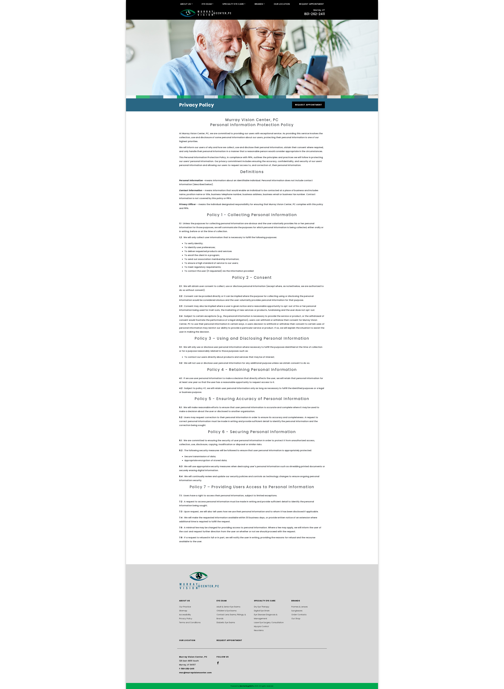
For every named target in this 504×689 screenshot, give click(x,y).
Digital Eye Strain (262, 610)
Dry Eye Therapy (261, 606)
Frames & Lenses (299, 606)
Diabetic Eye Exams (226, 622)
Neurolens (259, 630)
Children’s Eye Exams (227, 610)
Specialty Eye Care (233, 4)
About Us (185, 4)
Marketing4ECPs (247, 686)
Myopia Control (261, 626)
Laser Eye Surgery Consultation (269, 622)
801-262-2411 (314, 14)
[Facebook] (218, 663)
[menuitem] (186, 4)
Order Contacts (298, 614)
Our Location (282, 4)
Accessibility (185, 614)
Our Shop (295, 618)
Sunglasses (296, 610)
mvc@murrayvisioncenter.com (195, 672)
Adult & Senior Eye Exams (228, 606)
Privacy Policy (185, 618)
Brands (259, 4)
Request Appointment (311, 4)
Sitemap (183, 610)
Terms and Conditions (190, 622)
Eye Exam (207, 4)
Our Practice (185, 606)
